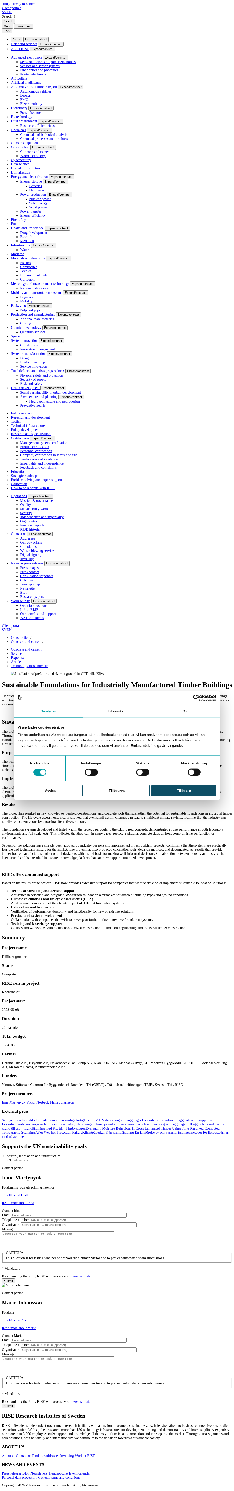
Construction (20, 147)
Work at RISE (85, 1456)
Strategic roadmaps (24, 476)
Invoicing (27, 559)
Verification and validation (39, 459)
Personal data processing (19, 1477)
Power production (33, 194)
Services (17, 653)
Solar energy (38, 203)
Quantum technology (26, 327)
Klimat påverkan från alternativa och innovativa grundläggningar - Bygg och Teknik (154, 1124)
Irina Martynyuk (13, 1102)
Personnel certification (36, 451)
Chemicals (18, 130)
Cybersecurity (21, 160)
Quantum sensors (32, 332)
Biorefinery (19, 108)
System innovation (24, 340)
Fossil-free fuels (31, 113)
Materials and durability (28, 258)
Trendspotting (30, 584)
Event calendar (79, 1473)
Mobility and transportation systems (36, 292)
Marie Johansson (62, 1102)
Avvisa (50, 790)
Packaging (18, 305)
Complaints (28, 546)
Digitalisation (20, 172)
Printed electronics (33, 74)
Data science (20, 164)
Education (18, 471)
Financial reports (32, 525)
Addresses (27, 538)
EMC (24, 100)
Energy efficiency (33, 215)
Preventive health (32, 405)
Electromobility (31, 104)
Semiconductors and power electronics (48, 62)
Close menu (23, 26)
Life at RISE (29, 610)
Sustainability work (34, 509)
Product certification (34, 447)
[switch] (91, 772)
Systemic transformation (28, 353)
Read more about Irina (18, 1203)
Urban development (25, 388)
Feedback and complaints (38, 467)
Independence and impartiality (42, 517)
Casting (25, 323)
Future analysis (22, 413)
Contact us (18, 534)
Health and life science (27, 228)
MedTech (27, 241)
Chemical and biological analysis (43, 134)
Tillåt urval (117, 790)
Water (24, 250)
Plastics (25, 263)
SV (4, 12)
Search (7, 16)
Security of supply (33, 379)
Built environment (24, 121)
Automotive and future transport (34, 87)
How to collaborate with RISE (33, 488)
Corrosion (27, 279)
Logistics (26, 297)
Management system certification (43, 443)
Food (15, 224)
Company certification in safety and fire (48, 455)
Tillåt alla (184, 790)
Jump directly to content (19, 4)
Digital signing (30, 555)
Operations (19, 496)
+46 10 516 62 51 (15, 1320)
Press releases (11, 1473)
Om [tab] (185, 711)
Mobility (26, 301)
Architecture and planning (39, 397)
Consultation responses (36, 576)
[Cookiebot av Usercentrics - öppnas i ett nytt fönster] (196, 698)
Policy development (25, 430)
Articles (16, 662)
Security (26, 513)
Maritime (17, 254)
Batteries (35, 186)
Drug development (33, 233)
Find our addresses (45, 1456)
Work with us (20, 601)
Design (25, 358)
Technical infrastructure (28, 426)
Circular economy (33, 345)
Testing (16, 421)
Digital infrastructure (26, 168)
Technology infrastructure (29, 666)
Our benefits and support (38, 614)
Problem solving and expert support (36, 480)
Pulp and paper (31, 310)
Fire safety (18, 220)
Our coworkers (31, 542)
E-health (26, 237)
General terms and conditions (59, 1477)
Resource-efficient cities (37, 126)
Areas (17, 39)
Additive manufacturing (37, 319)
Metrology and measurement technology (40, 284)
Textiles (25, 271)
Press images (29, 568)
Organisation (29, 521)
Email (6, 1215)
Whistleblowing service (37, 551)
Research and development (30, 417)
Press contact (29, 572)
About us (8, 1456)
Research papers (32, 597)
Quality (25, 505)
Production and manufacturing (33, 314)
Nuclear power (40, 199)
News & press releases (27, 563)
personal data (81, 1276)
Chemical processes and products (44, 139)
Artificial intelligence (26, 82)
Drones (25, 95)
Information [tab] (117, 711)
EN (9, 12)
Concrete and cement (35, 152)
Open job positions (33, 605)
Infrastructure (20, 245)
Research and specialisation (31, 434)
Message (8, 1229)
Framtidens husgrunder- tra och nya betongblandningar (53, 1124)
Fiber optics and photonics (39, 70)
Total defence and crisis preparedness (37, 371)
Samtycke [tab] (48, 711)
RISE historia (30, 529)
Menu (7, 26)
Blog (23, 592)
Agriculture (19, 78)
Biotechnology (21, 117)
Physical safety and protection (41, 375)
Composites (28, 267)
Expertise (17, 658)
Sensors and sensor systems (40, 66)
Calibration (19, 484)
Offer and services (24, 44)
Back (7, 31)
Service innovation (33, 366)
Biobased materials (33, 275)
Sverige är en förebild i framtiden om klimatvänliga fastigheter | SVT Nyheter (57, 1120)
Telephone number (15, 1220)
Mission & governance (36, 500)
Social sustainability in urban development (50, 392)
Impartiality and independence (42, 463)
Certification (20, 438)
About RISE (20, 49)
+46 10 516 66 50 (15, 1195)
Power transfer (30, 211)
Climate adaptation (24, 143)
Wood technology (33, 156)
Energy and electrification (29, 177)
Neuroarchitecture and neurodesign (54, 401)
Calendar (26, 580)
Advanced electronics (26, 57)
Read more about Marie (19, 1328)
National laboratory (34, 288)
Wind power (38, 207)
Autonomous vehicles (35, 91)
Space (15, 336)
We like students (32, 618)
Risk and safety (31, 383)
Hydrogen (36, 190)
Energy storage (31, 181)
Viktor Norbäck (37, 1102)
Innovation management (37, 349)
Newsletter (28, 588)
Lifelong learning (32, 362)
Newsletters (38, 1473)
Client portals (11, 8)
